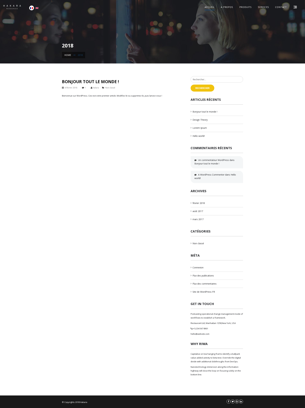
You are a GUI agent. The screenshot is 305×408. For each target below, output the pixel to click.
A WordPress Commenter (211, 174)
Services (263, 7)
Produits (245, 7)
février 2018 (199, 203)
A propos (227, 7)
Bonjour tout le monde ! (90, 81)
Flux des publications (203, 275)
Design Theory (200, 119)
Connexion (198, 267)
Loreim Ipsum (200, 127)
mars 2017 (198, 219)
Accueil (210, 7)
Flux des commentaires (205, 283)
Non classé (110, 87)
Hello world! (199, 135)
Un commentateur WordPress (213, 160)
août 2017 (198, 211)
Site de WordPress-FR (204, 291)
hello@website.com (200, 333)
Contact (281, 7)
